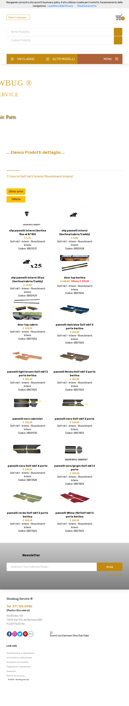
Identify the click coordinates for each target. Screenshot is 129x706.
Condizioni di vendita (17, 662)
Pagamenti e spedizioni (19, 666)
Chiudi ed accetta (86, 6)
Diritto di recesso (16, 676)
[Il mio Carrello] (119, 17)
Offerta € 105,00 (79, 281)
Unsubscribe (115, 575)
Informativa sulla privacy (19, 657)
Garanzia (11, 671)
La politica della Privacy (60, 6)
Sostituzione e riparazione (20, 653)
